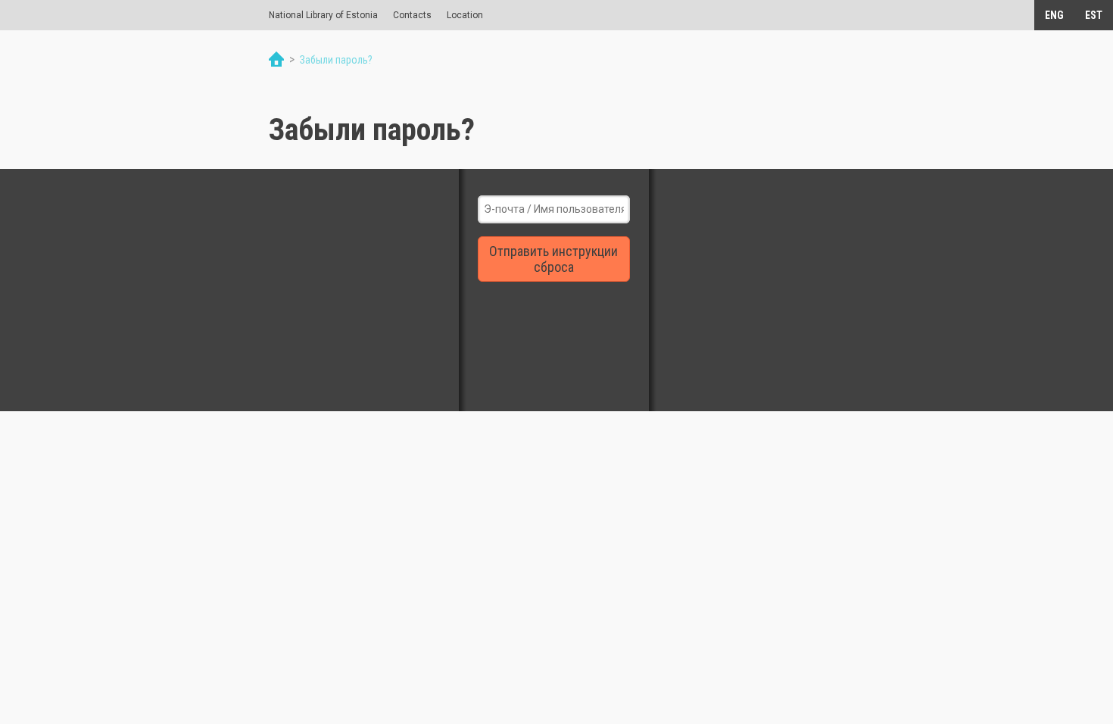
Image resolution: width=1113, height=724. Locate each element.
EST (1093, 15)
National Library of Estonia (323, 15)
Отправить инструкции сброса (553, 259)
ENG (1054, 15)
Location (465, 15)
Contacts (412, 15)
